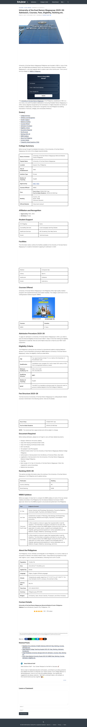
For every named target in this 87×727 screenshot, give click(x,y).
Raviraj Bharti (46, 15)
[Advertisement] (43, 55)
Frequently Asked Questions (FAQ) (30, 142)
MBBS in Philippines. (35, 71)
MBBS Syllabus (25, 136)
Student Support (25, 119)
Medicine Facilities (26, 121)
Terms (64, 724)
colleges (21, 7)
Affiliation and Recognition (28, 117)
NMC (34, 183)
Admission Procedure (26, 125)
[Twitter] (30, 639)
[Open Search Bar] (68, 2)
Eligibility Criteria (25, 128)
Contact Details (25, 140)
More (62, 2)
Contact (54, 724)
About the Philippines (26, 138)
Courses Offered (25, 123)
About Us (48, 724)
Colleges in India (44, 2)
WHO (37, 183)
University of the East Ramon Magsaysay (32, 101)
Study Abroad (55, 2)
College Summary (25, 115)
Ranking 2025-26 (25, 134)
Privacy (59, 724)
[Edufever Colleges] (22, 2)
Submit (43, 95)
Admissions (33, 2)
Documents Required (26, 130)
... (64, 679)
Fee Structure (24, 132)
